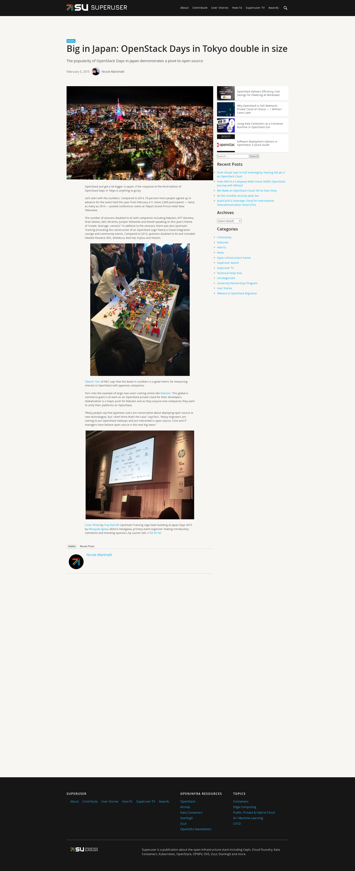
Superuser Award (228, 262)
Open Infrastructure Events (234, 257)
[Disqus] (140, 628)
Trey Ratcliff (111, 525)
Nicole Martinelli (113, 72)
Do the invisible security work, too (238, 195)
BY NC (158, 533)
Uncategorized (226, 278)
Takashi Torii (93, 381)
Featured (222, 242)
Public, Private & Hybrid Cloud (254, 812)
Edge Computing (244, 807)
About (184, 7)
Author (71, 546)
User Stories (220, 7)
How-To (237, 7)
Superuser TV (255, 7)
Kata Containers (191, 812)
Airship (185, 807)
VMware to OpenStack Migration (237, 293)
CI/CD (237, 824)
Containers (240, 801)
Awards (273, 7)
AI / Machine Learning (248, 818)
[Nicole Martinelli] (76, 568)
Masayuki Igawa (98, 529)
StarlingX (186, 818)
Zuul (183, 824)
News (220, 252)
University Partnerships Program (237, 283)
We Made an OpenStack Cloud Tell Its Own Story (247, 190)
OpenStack (187, 801)
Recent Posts (87, 546)
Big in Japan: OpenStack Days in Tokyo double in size (177, 48)
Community (224, 237)
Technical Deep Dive (229, 273)
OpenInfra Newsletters (196, 829)
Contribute (200, 7)
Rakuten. (165, 393)
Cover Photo (92, 525)
